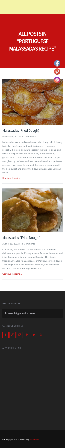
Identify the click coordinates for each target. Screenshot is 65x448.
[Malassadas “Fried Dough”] (32, 210)
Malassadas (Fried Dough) (20, 130)
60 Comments (29, 136)
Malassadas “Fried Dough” (21, 237)
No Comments (28, 243)
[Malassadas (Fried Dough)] (32, 102)
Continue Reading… (12, 178)
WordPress (34, 440)
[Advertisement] (32, 386)
